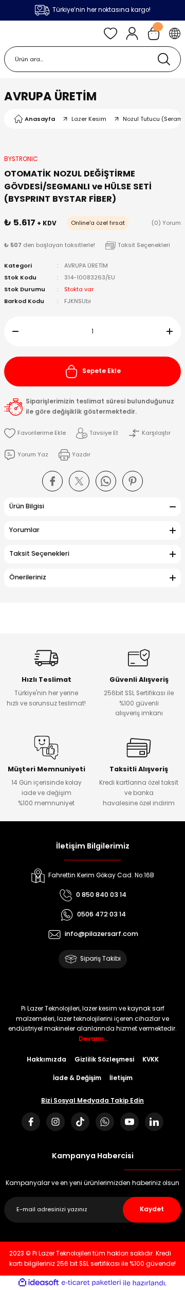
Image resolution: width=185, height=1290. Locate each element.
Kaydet (152, 1209)
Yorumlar (24, 529)
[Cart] (153, 33)
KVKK (150, 1059)
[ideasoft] (38, 1282)
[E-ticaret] (91, 1282)
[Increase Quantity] (173, 331)
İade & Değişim (77, 1078)
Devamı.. (93, 1039)
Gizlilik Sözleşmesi (104, 1059)
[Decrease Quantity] (11, 331)
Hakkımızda (46, 1059)
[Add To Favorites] (35, 433)
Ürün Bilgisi (26, 506)
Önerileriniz (27, 577)
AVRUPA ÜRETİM (50, 96)
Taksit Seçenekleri (39, 553)
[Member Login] (132, 33)
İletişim (121, 1078)
